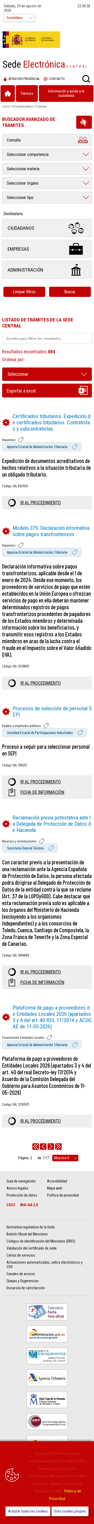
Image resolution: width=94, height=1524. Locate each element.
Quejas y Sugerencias (23, 1281)
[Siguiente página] (51, 1146)
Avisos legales (17, 1188)
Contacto (57, 79)
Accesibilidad (57, 1181)
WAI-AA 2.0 (29, 1205)
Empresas (18, 249)
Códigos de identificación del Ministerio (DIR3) (41, 1241)
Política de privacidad (63, 1195)
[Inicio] (8, 93)
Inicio (6, 106)
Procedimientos (22, 106)
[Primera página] (35, 1146)
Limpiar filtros (24, 291)
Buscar (69, 291)
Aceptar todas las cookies (28, 1511)
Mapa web (54, 1188)
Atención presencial (24, 79)
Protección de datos (22, 1195)
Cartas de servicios (21, 1255)
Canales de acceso (21, 1274)
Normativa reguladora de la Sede (31, 1227)
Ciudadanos (21, 228)
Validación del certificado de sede (32, 1248)
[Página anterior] (43, 1146)
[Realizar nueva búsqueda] (86, 79)
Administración (25, 270)
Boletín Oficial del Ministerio (27, 1234)
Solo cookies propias (70, 1511)
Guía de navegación (21, 1181)
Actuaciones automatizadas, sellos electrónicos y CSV (45, 1264)
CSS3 (11, 1205)
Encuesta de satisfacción (26, 1288)
